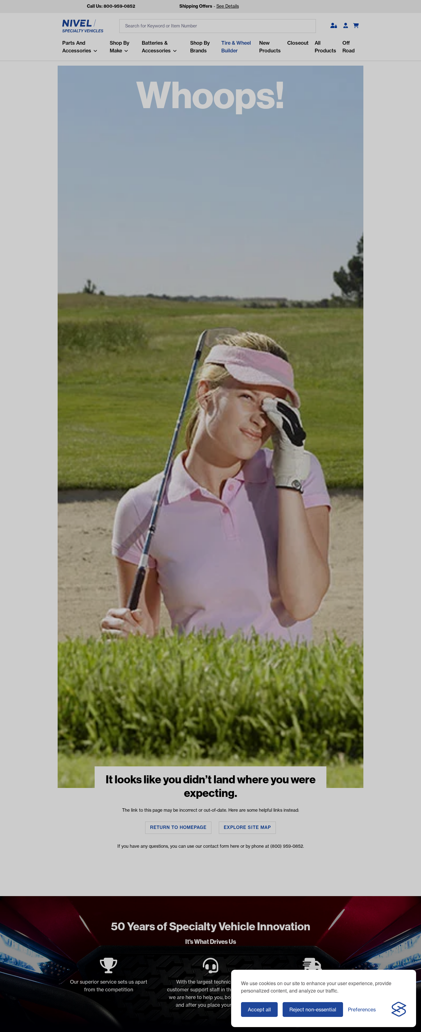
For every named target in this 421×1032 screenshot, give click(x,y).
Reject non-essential (312, 1009)
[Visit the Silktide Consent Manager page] (398, 1009)
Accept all (259, 1009)
